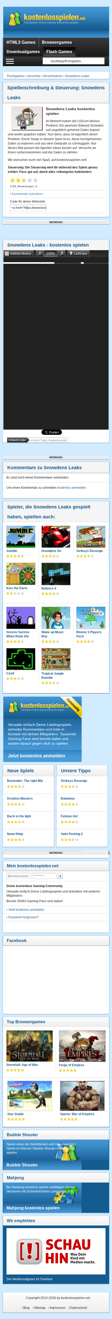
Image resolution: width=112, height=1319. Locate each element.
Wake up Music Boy (52, 634)
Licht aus (80, 253)
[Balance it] (56, 574)
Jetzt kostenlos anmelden (36, 755)
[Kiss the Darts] (20, 574)
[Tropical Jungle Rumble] (56, 660)
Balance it (48, 588)
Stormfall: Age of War (22, 1065)
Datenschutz (78, 1308)
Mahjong (15, 1178)
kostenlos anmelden (71, 487)
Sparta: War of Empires (77, 1114)
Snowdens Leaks (77, 76)
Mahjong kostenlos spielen (33, 1208)
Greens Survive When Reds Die (17, 634)
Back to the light (19, 816)
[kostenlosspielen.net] (56, 22)
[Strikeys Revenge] (90, 537)
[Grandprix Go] (56, 537)
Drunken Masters (20, 798)
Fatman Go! (69, 816)
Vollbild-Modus (20, 253)
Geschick (33, 76)
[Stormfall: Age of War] (29, 1046)
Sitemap (40, 1308)
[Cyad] (20, 659)
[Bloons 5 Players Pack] (90, 618)
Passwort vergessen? (23, 917)
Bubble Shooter (22, 1135)
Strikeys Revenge (89, 551)
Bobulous (68, 798)
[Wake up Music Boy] (56, 618)
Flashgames (15, 76)
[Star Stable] (29, 1096)
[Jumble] (20, 537)
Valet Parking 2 (72, 834)
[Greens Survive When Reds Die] (20, 618)
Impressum (57, 1308)
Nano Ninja (15, 834)
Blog (26, 1308)
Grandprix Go (51, 551)
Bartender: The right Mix (25, 781)
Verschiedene (52, 76)
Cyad (10, 673)
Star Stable (15, 1114)
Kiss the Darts (17, 588)
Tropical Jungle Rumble (52, 676)
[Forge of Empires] (82, 1046)
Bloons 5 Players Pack (89, 634)
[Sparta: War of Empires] (82, 1096)
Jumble (11, 551)
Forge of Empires (71, 1065)
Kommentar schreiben (27, 194)
